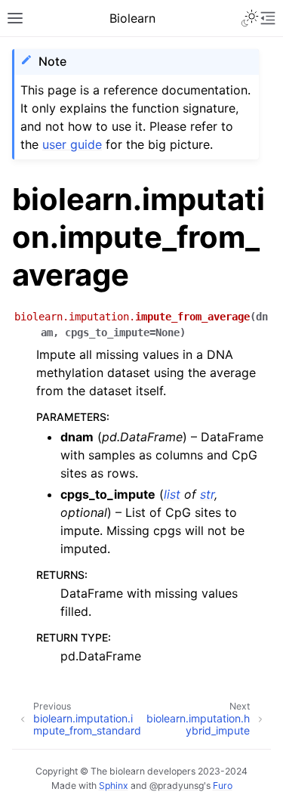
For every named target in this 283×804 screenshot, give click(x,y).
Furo (222, 785)
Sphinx (113, 785)
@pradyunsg (176, 785)
